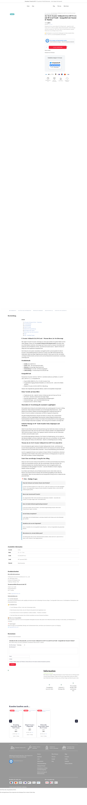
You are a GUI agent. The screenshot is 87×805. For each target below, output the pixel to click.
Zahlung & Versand (41, 765)
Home (28, 6)
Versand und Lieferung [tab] (61, 310)
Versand (18, 733)
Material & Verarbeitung (30, 329)
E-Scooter (67, 756)
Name (10, 656)
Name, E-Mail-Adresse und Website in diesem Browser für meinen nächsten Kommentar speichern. (30, 661)
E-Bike (66, 759)
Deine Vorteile (27, 327)
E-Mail (10, 659)
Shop (33, 6)
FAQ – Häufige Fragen (29, 335)
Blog (54, 6)
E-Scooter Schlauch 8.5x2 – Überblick (33, 322)
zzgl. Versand (50, 24)
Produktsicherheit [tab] (38, 310)
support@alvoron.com (15, 593)
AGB (38, 759)
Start (45, 13)
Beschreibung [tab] (12, 310)
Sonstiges (49, 13)
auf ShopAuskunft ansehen (61, 40)
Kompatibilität (27, 325)
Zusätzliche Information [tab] (24, 310)
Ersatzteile (67, 761)
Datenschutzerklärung (41, 763)
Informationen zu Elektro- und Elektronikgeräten (42, 769)
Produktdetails (27, 324)
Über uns (59, 6)
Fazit (25, 333)
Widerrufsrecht (40, 761)
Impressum (39, 756)
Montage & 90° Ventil (29, 330)
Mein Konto (66, 6)
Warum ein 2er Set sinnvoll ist (31, 332)
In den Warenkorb (57, 47)
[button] (10, 721)
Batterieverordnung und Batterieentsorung (42, 772)
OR (67, 46)
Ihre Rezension (12, 646)
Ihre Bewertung (12, 645)
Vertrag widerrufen (68, 763)
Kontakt (53, 759)
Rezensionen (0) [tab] (49, 310)
